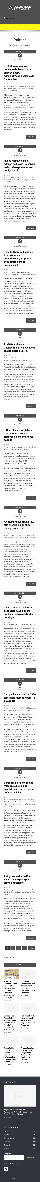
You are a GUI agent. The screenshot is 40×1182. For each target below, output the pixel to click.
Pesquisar (7, 1154)
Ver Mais (31, 137)
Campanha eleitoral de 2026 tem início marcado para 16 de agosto (20, 697)
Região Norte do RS (19, 804)
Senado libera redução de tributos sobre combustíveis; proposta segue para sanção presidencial (18, 258)
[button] (16, 1122)
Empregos (19, 535)
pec (8, 537)
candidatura (19, 447)
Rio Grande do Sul (27, 88)
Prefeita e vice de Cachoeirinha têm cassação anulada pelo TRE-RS (19, 347)
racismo (20, 890)
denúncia (15, 799)
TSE (10, 182)
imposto (13, 274)
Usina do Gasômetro (10, 91)
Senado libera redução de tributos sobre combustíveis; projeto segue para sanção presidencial (10, 1022)
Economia (9, 86)
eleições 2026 (26, 177)
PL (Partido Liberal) (20, 180)
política (15, 86)
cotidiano (27, 272)
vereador (9, 806)
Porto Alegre (22, 86)
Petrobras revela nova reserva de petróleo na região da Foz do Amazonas (28, 1020)
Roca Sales (17, 892)
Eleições (18, 177)
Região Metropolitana (10, 360)
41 (24, 948)
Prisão (25, 802)
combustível (19, 272)
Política (8, 84)
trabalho (32, 537)
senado (33, 274)
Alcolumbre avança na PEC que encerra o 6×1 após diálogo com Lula (19, 525)
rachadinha (31, 802)
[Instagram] (6, 1169)
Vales (33, 892)
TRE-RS (32, 360)
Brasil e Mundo (10, 177)
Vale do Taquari (26, 892)
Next (31, 948)
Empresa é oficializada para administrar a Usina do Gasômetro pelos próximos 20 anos (18, 1112)
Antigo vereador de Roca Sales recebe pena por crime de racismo (18, 879)
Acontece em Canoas (20, 61)
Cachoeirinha (10, 358)
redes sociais (17, 88)
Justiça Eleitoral (9, 449)
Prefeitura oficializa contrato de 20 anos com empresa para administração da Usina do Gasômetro (19, 73)
